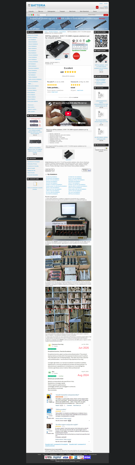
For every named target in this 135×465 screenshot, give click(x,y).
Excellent (68, 68)
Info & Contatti (31, 168)
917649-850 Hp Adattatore (52, 178)
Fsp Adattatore (32, 75)
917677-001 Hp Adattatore (75, 178)
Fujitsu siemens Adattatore (35, 79)
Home (101, 3)
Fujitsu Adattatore (32, 77)
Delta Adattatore (32, 66)
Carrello (106, 6)
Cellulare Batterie (32, 90)
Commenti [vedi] (34, 179)
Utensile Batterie (32, 88)
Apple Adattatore (32, 48)
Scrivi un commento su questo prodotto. (34, 188)
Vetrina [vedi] (33, 115)
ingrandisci (68, 159)
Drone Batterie (31, 94)
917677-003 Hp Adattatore (52, 180)
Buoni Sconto (31, 172)
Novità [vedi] (100, 87)
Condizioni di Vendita (33, 166)
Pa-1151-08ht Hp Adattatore (53, 192)
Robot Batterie (31, 92)
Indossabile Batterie (33, 101)
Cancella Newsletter (33, 175)
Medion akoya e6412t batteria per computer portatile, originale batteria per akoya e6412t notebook (34, 131)
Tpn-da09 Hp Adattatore (52, 194)
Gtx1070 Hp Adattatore (74, 183)
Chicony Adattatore (33, 55)
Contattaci (68, 454)
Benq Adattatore (32, 53)
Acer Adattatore (32, 39)
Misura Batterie (31, 99)
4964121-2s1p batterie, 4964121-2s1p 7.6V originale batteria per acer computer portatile (35, 150)
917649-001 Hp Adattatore (75, 177)
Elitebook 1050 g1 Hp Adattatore (76, 180)
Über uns (40, 11)
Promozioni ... (31, 105)
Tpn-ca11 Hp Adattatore (74, 192)
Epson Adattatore (32, 70)
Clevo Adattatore (32, 59)
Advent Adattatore (32, 42)
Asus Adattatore (32, 50)
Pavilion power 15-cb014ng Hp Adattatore (56, 186)
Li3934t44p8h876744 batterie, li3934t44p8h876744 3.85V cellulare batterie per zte (101, 103)
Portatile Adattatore (53, 31)
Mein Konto (72, 11)
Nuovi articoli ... (31, 107)
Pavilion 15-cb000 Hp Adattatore (54, 184)
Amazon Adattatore (33, 44)
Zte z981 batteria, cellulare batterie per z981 (101, 138)
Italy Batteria (66, 461)
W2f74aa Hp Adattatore (74, 194)
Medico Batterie (32, 97)
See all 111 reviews (68, 76)
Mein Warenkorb (84, 11)
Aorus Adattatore (32, 46)
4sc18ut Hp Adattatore (51, 177)
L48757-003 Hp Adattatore (75, 190)
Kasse (95, 11)
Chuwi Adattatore (32, 57)
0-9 (85, 459)
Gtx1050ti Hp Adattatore (74, 181)
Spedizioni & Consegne (34, 161)
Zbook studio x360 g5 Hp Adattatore (77, 189)
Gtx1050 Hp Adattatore (51, 181)
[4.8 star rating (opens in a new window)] (70, 72)
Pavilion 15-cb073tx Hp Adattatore (76, 184)
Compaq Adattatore (33, 61)
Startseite (31, 11)
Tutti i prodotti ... (32, 111)
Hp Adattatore (62, 31)
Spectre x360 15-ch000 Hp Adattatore (77, 186)
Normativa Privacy (32, 164)
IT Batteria (77, 461)
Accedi (106, 3)
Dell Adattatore (32, 64)
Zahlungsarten (51, 11)
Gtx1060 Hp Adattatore (51, 183)
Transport (62, 11)
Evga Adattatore (32, 72)
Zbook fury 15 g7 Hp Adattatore (53, 189)
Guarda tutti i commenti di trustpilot (56, 444)
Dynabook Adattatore (33, 68)
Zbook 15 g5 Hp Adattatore (52, 187)
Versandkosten (93, 454)
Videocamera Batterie (33, 86)
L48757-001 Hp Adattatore (52, 190)
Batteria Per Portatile (33, 35)
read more (55, 92)
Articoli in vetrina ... (32, 109)
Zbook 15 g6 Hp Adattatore (75, 187)
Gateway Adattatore (33, 81)
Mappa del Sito (31, 170)
